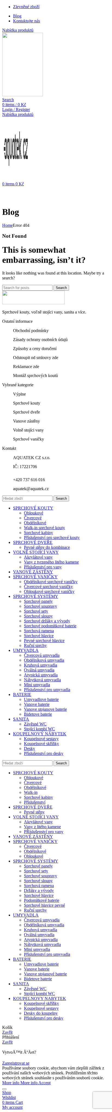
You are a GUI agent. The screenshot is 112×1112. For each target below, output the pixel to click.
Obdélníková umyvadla (44, 660)
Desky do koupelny (41, 1013)
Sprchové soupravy (40, 606)
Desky (29, 748)
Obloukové (33, 513)
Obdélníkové (35, 522)
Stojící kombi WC (39, 729)
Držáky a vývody (39, 890)
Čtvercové (33, 518)
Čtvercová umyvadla (42, 655)
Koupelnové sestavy (41, 738)
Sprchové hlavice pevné (44, 905)
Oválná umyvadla (39, 670)
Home (7, 225)
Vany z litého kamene (42, 826)
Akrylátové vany (38, 557)
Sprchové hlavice (39, 635)
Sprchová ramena (39, 630)
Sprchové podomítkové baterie (50, 625)
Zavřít (7, 1032)
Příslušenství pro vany (43, 567)
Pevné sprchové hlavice (44, 640)
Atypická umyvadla (41, 675)
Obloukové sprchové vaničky (49, 591)
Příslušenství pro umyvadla (47, 689)
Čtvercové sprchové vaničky (48, 586)
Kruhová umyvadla (40, 665)
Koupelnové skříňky (41, 743)
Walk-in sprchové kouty (44, 527)
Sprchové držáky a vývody (47, 621)
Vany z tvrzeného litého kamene (51, 562)
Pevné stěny (34, 812)
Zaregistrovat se (15, 1063)
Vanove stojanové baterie (45, 974)
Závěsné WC (35, 724)
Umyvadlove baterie (41, 699)
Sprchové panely (38, 601)
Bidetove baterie (38, 714)
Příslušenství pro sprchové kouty (52, 537)
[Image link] (33, 302)
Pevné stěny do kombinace (47, 547)
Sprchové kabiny (38, 532)
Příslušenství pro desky (43, 753)
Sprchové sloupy (38, 616)
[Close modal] (4, 1089)
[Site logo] (22, 94)
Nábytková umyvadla (42, 679)
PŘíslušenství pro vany (43, 831)
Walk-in (31, 792)
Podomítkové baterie (41, 900)
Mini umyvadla (37, 684)
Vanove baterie (36, 704)
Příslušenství (34, 802)
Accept (44, 1082)
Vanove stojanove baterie (45, 709)
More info (20, 1082)
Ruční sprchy (35, 645)
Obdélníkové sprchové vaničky (50, 581)
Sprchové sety (36, 611)
